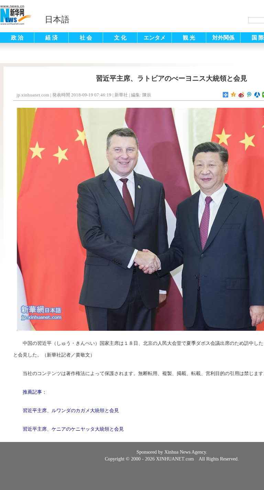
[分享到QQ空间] (233, 94)
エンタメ (155, 37)
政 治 (17, 37)
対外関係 (223, 37)
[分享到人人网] (257, 94)
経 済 (51, 37)
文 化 (120, 37)
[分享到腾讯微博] (249, 94)
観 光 (189, 37)
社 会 (86, 37)
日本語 (57, 19)
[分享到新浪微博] (241, 94)
